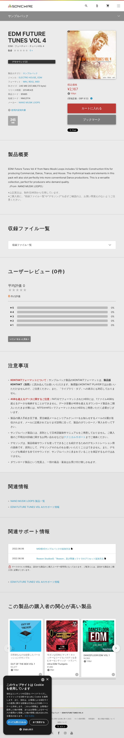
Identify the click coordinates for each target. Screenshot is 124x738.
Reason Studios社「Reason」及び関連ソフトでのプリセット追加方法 (70, 558)
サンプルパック (30, 73)
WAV (25, 81)
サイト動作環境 (79, 719)
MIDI (37, 81)
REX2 (31, 81)
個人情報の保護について (106, 719)
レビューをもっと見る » (19, 339)
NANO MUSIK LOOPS (29, 102)
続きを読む (30, 715)
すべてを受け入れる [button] (17, 722)
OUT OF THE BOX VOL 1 (23, 664)
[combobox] (42, 679)
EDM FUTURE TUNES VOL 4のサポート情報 (34, 506)
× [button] (47, 679)
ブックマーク (91, 119)
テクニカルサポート (75, 437)
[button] (116, 648)
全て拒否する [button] (39, 722)
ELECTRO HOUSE (27, 77)
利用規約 (91, 719)
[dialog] (27, 705)
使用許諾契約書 (17, 110)
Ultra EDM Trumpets (57, 664)
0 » (31, 50)
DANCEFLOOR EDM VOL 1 (97, 655)
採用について (62, 722)
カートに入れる (92, 108)
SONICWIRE (20, 5)
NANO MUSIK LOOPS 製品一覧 (27, 501)
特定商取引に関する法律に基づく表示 (58, 719)
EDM (39, 77)
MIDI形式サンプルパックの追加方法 (53, 548)
